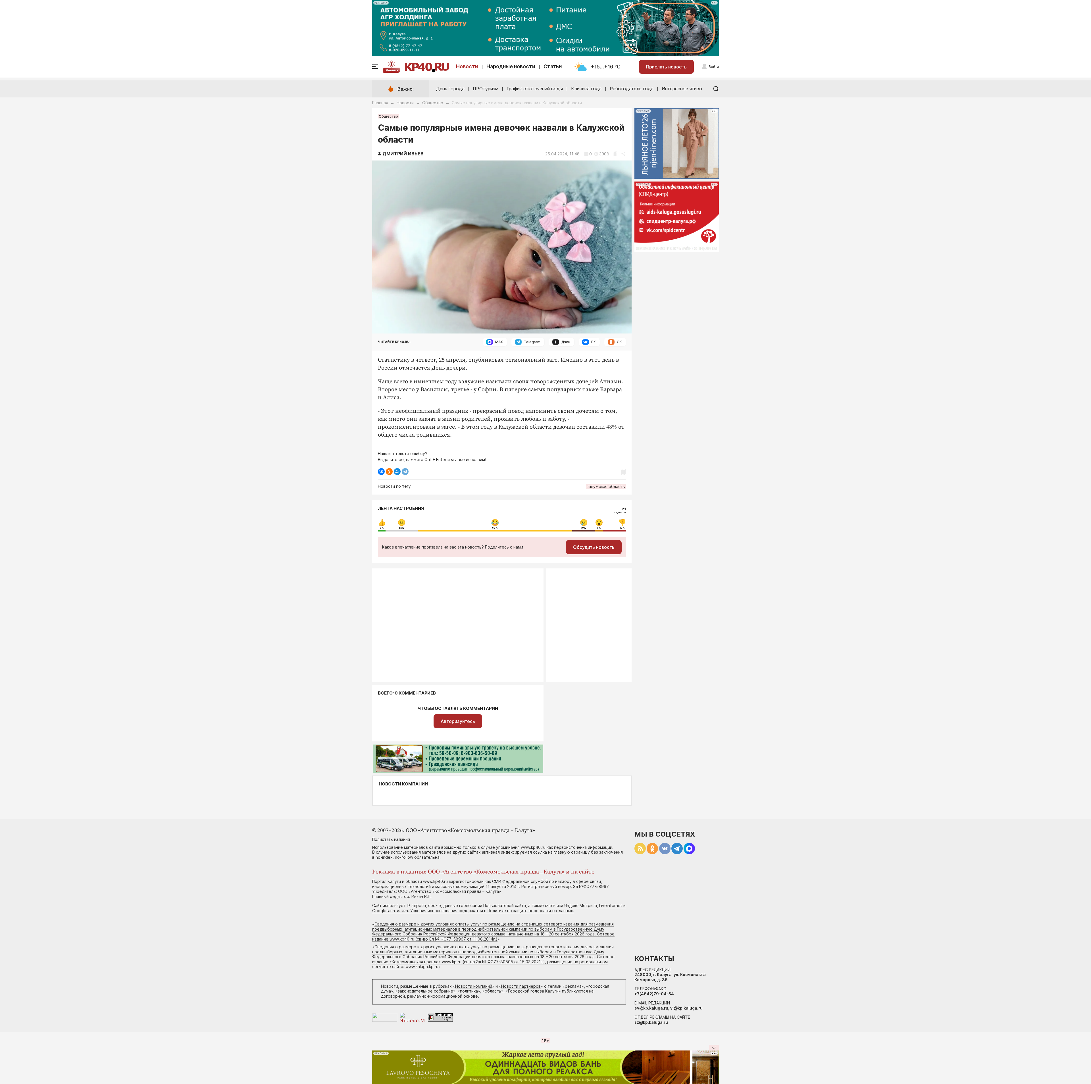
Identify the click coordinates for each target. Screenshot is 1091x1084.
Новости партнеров (521, 986)
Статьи (553, 66)
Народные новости (510, 66)
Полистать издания (391, 839)
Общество (432, 102)
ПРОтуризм (485, 88)
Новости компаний (403, 784)
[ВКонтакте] (381, 471)
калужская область (606, 486)
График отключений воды (535, 88)
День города (450, 88)
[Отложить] (615, 153)
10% (583, 527)
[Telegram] (405, 471)
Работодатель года (631, 88)
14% (401, 527)
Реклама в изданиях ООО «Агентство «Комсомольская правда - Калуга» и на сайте (483, 871)
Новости (467, 66)
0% (382, 527)
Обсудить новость (594, 547)
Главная (380, 102)
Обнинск (391, 70)
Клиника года (586, 88)
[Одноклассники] (389, 471)
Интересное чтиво (682, 88)
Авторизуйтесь (458, 721)
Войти (714, 66)
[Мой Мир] (397, 471)
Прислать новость (666, 67)
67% (495, 527)
